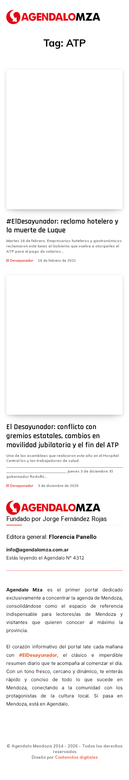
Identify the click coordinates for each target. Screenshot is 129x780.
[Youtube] (96, 732)
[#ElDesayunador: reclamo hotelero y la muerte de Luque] (64, 139)
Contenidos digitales (76, 757)
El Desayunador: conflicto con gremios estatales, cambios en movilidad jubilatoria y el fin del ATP (62, 436)
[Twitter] (75, 732)
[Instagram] (54, 732)
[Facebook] (33, 732)
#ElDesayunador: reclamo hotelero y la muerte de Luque (62, 226)
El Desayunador (19, 260)
